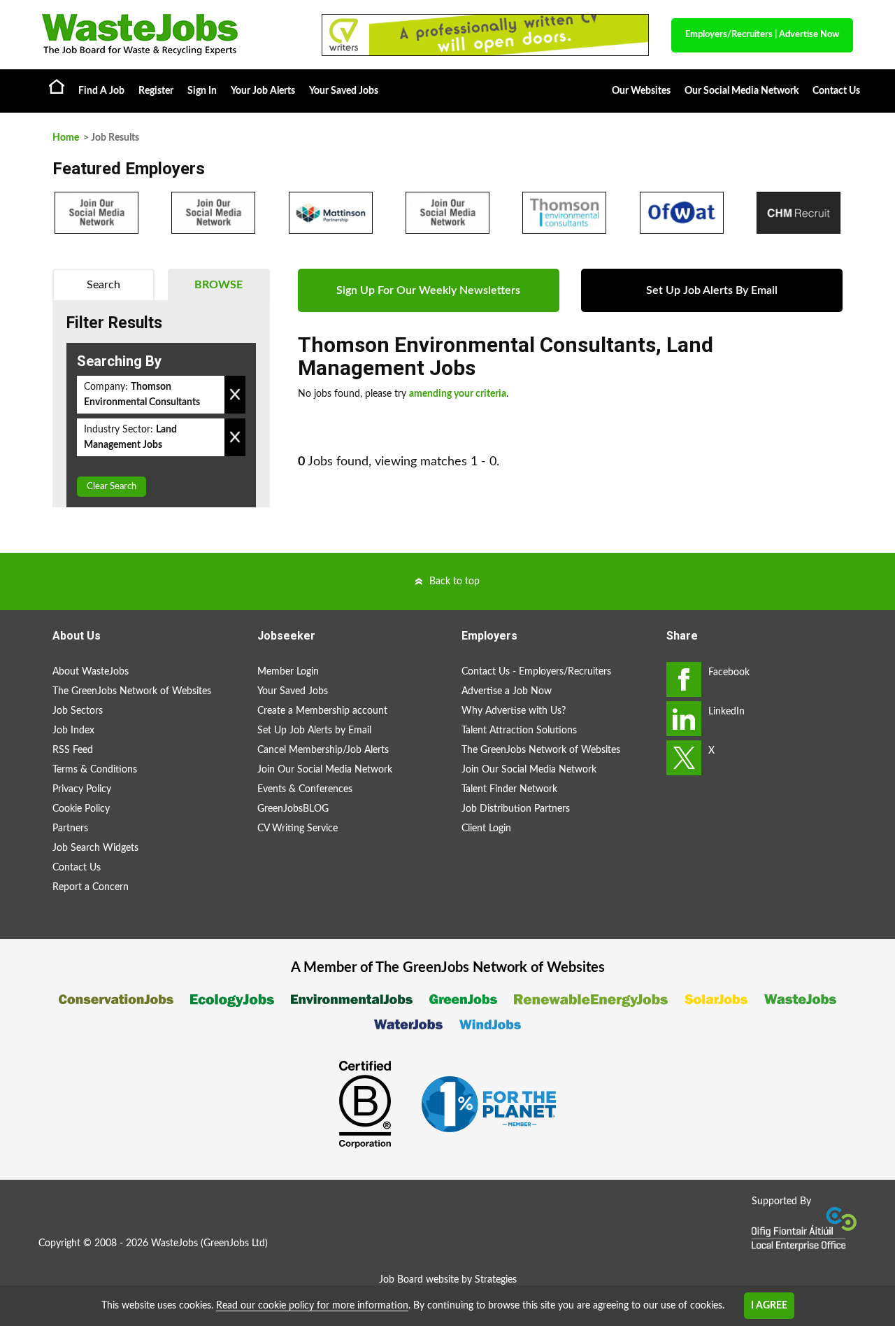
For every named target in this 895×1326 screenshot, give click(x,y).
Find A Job (101, 91)
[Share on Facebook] (683, 679)
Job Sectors (77, 711)
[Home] (168, 34)
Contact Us (836, 91)
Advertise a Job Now (506, 691)
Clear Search (111, 486)
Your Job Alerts (263, 91)
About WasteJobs (90, 672)
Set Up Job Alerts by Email (314, 730)
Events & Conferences (304, 789)
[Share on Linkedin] (683, 718)
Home (56, 86)
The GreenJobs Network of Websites (131, 691)
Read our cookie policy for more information (312, 1306)
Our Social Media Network (742, 91)
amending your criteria (457, 394)
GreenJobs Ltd (234, 1243)
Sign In (202, 91)
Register (155, 91)
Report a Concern (90, 887)
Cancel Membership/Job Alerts (323, 750)
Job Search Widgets (95, 848)
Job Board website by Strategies (448, 1280)
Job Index (73, 730)
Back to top (454, 581)
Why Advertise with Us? (513, 711)
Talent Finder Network (509, 789)
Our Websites (641, 91)
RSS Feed (72, 750)
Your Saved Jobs (343, 91)
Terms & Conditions (94, 770)
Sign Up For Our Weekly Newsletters (428, 290)
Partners (70, 828)
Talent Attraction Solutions (519, 730)
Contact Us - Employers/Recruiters (536, 672)
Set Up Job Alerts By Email (712, 290)
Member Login (288, 672)
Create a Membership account (322, 711)
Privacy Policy (81, 789)
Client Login (486, 828)
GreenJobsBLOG (293, 809)
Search (103, 284)
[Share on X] (683, 757)
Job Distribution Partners (515, 809)
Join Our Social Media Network (324, 770)
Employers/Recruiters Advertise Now (762, 34)
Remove (234, 395)
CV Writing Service (297, 828)
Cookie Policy (81, 809)
